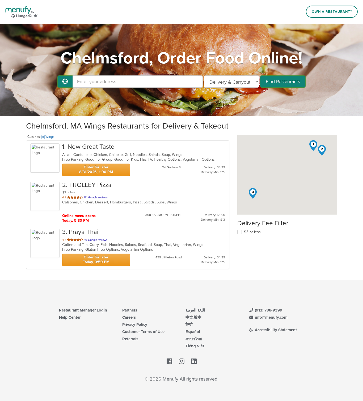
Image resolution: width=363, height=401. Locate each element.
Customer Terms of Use (143, 331)
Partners (129, 310)
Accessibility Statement (275, 329)
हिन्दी (188, 324)
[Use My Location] (65, 81)
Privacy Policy (134, 324)
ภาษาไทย (193, 338)
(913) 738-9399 (268, 310)
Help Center (70, 317)
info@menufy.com (271, 317)
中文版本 (193, 317)
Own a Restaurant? (332, 12)
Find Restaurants (283, 81)
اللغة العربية (195, 310)
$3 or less (252, 232)
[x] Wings (47, 137)
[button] (313, 145)
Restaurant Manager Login (83, 310)
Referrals (130, 338)
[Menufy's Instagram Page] (181, 362)
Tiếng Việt (194, 346)
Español (192, 331)
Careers (129, 317)
